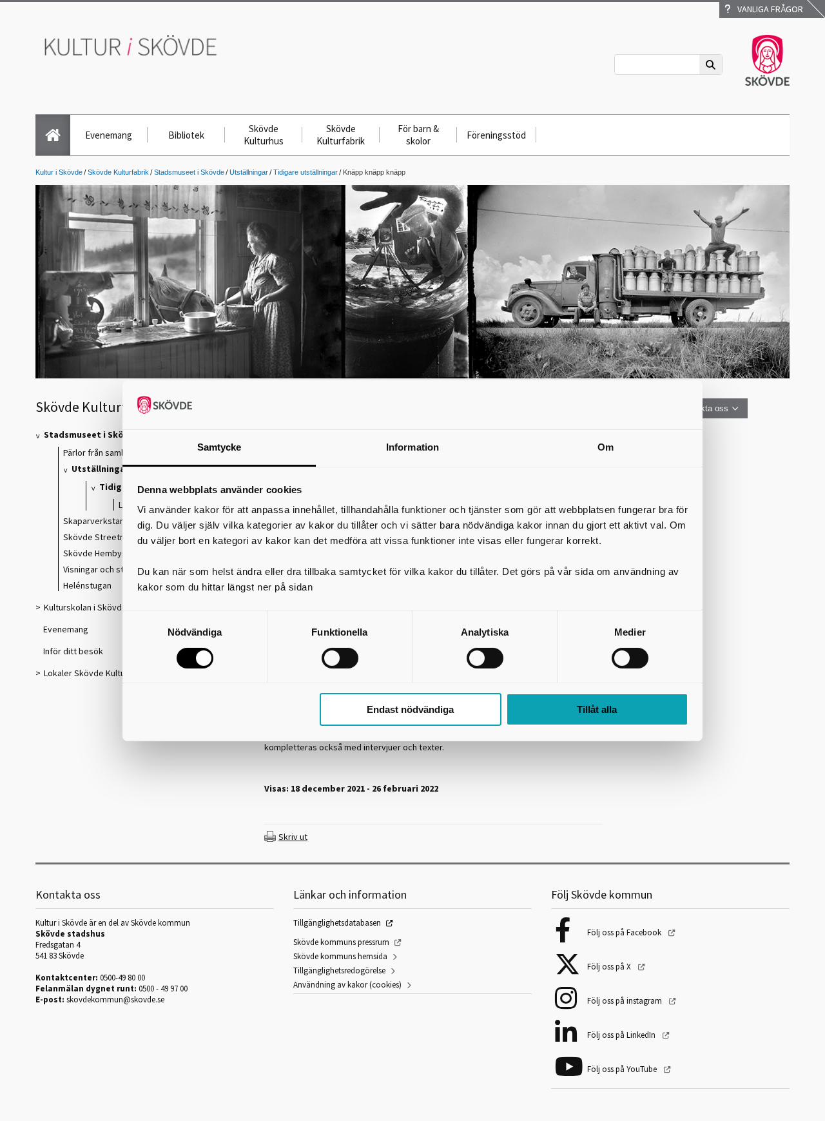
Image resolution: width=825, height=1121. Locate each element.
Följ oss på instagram (625, 1000)
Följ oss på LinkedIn (622, 1034)
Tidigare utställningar (305, 172)
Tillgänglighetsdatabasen (337, 922)
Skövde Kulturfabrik (340, 134)
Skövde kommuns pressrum (341, 942)
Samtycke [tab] (219, 447)
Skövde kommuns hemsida (340, 956)
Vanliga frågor (768, 9)
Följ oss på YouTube (623, 1069)
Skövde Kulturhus (264, 134)
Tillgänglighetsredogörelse (339, 970)
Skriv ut (292, 837)
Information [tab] (412, 447)
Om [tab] (605, 447)
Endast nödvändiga (410, 709)
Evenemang (108, 135)
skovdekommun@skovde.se (115, 999)
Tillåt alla (597, 709)
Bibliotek (186, 135)
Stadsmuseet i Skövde (189, 172)
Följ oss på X (610, 966)
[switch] (340, 658)
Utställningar (248, 172)
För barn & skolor (418, 134)
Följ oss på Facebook (625, 932)
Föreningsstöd (496, 135)
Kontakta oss (703, 408)
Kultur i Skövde (58, 172)
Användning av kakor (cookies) (347, 984)
